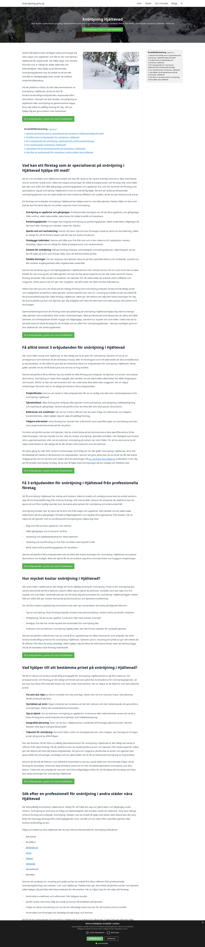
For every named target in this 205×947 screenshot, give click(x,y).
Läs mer (124, 929)
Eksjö (28, 852)
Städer (148, 3)
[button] (102, 943)
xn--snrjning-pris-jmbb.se (102, 458)
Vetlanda (30, 863)
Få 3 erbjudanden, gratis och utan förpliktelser (102, 29)
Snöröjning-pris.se (33, 3)
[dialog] (102, 933)
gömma (53, 129)
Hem (139, 3)
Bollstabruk (32, 847)
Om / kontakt (161, 3)
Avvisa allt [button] (111, 939)
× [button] (202, 922)
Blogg (174, 3)
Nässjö (29, 858)
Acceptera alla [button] (95, 939)
